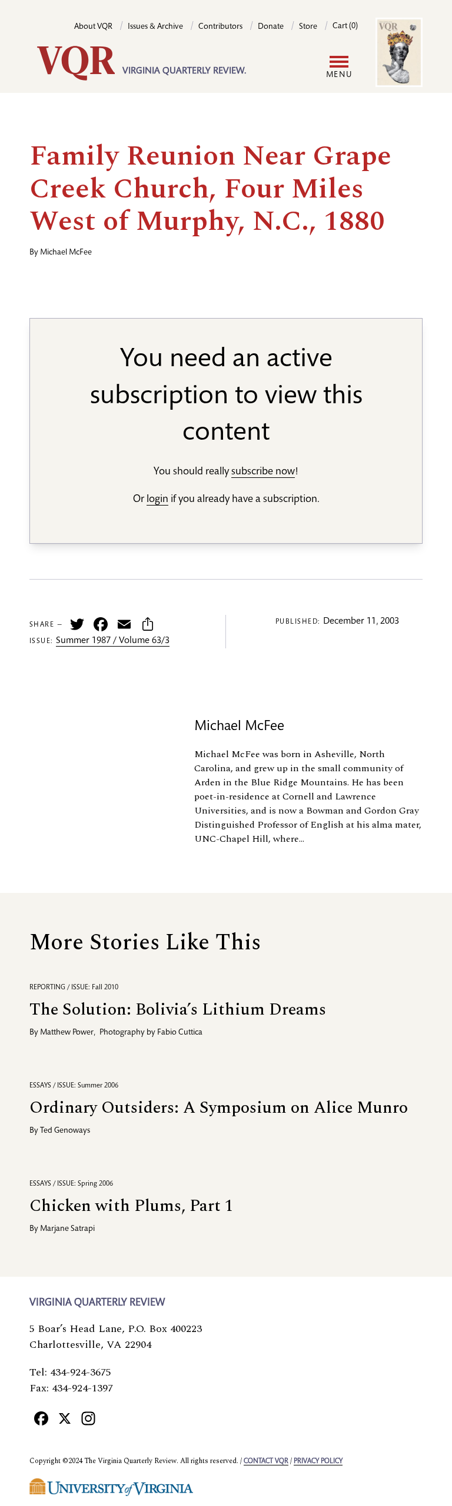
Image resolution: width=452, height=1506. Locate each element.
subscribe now (263, 472)
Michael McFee (66, 253)
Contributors (220, 27)
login (157, 499)
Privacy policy (318, 1461)
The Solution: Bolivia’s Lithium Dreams (177, 1009)
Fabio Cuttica (179, 1033)
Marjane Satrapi (67, 1229)
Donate (271, 27)
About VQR (93, 27)
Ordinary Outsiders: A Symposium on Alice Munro (218, 1107)
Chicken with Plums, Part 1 (131, 1206)
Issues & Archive (155, 27)
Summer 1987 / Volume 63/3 (113, 641)
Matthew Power (67, 1033)
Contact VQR (266, 1461)
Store (308, 27)
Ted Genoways (65, 1131)
